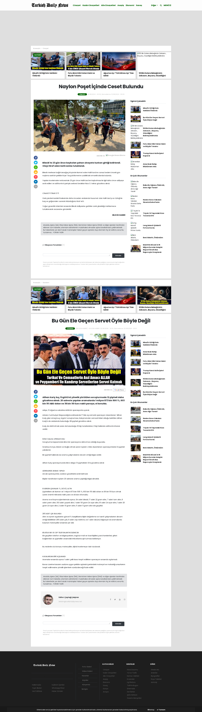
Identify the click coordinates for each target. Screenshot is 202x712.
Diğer (154, 5)
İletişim (84, 689)
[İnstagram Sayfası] (41, 676)
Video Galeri (87, 671)
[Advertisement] (101, 28)
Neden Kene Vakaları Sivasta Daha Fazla (152, 201)
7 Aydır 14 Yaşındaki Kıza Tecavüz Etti (153, 214)
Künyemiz (86, 684)
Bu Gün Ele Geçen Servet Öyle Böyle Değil (154, 118)
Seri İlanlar (131, 692)
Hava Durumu (132, 669)
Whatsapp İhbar (58, 688)
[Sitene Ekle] (61, 676)
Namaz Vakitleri (133, 676)
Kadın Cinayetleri (91, 5)
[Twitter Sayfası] (37, 676)
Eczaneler (131, 679)
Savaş (139, 5)
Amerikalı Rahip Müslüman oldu (150, 165)
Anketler (154, 673)
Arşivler (85, 680)
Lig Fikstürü (131, 682)
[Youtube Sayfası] (45, 676)
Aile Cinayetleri (108, 5)
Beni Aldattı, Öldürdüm (153, 237)
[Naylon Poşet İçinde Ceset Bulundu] (79, 125)
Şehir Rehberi (132, 695)
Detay (151, 710)
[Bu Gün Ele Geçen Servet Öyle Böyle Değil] (79, 359)
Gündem (46, 282)
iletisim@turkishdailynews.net (70, 601)
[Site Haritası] (58, 676)
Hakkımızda (36, 685)
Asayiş (120, 5)
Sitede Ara (155, 669)
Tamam (161, 710)
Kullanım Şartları (58, 685)
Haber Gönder (57, 691)
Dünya (105, 688)
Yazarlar (85, 676)
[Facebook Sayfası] (33, 676)
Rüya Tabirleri (156, 679)
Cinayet (77, 5)
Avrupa (106, 692)
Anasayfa (36, 48)
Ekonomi (130, 5)
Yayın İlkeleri (36, 688)
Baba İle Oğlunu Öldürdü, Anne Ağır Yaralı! (154, 186)
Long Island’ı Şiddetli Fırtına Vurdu (152, 226)
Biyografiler (155, 676)
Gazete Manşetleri (134, 698)
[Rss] (53, 676)
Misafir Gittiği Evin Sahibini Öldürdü (151, 109)
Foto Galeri (87, 667)
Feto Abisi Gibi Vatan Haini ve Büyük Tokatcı (154, 145)
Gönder (118, 256)
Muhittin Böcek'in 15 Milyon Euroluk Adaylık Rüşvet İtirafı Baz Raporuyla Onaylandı (152, 248)
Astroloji (154, 682)
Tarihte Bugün (132, 685)
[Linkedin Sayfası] (49, 676)
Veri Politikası (37, 691)
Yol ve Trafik (132, 673)
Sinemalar (131, 688)
